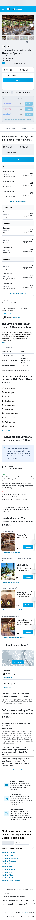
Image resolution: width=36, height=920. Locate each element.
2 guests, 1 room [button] (10, 75)
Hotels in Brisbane (8, 869)
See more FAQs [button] (18, 770)
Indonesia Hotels (11, 913)
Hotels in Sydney (8, 864)
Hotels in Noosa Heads (10, 858)
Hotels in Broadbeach (9, 878)
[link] (13, 552)
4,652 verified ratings (18, 63)
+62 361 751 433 (8, 60)
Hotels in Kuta (7, 872)
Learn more (8, 305)
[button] (3, 9)
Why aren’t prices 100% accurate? (15, 904)
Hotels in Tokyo (7, 875)
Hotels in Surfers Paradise (11, 881)
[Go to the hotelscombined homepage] (14, 9)
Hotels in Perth (7, 867)
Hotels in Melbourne (9, 861)
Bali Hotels (25, 913)
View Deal (28, 547)
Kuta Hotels (4, 917)
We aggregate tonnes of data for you (16, 900)
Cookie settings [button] (7, 313)
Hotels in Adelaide (8, 853)
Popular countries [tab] (22, 843)
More (3, 343)
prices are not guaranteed (15, 891)
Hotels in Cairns (7, 855)
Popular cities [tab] (7, 843)
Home (2, 913)
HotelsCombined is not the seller (14, 897)
